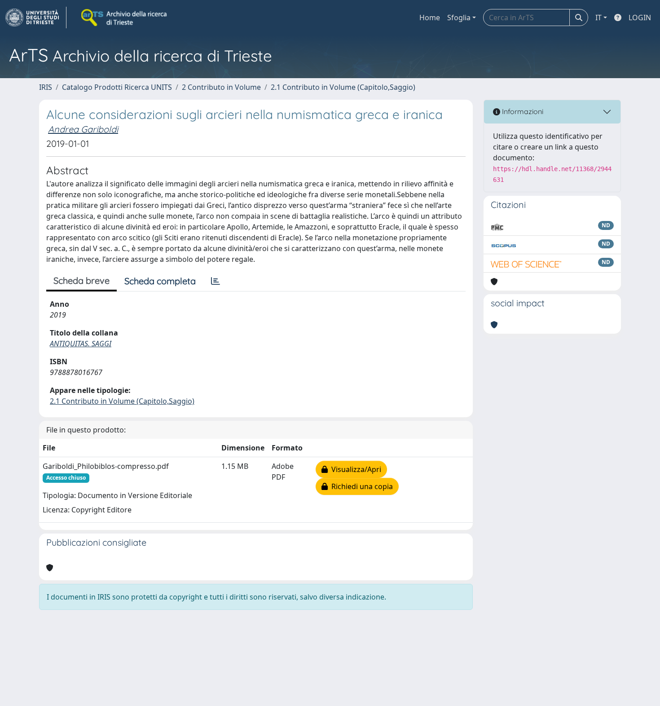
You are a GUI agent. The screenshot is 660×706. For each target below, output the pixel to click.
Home (429, 17)
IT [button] (598, 17)
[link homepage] (35, 17)
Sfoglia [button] (459, 17)
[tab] (215, 281)
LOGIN (640, 17)
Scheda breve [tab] (81, 280)
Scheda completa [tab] (160, 281)
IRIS (45, 87)
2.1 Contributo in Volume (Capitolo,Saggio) (343, 87)
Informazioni (521, 111)
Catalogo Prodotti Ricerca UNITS (117, 87)
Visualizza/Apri (354, 469)
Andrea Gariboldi (83, 129)
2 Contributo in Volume (221, 87)
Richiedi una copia (360, 486)
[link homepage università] (125, 17)
